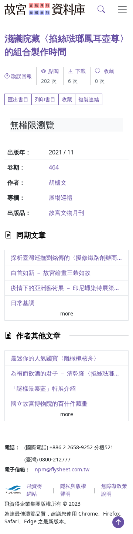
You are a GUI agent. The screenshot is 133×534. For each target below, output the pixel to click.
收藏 (67, 99)
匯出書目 (18, 99)
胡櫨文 (57, 182)
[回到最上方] (118, 522)
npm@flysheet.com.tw (62, 469)
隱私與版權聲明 (73, 489)
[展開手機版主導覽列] (122, 9)
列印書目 (45, 99)
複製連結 (88, 99)
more (66, 313)
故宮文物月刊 (66, 213)
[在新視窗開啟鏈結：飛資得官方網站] (13, 489)
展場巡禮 (60, 197)
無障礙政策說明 (114, 489)
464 (54, 167)
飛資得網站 (34, 489)
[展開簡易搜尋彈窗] (101, 9)
